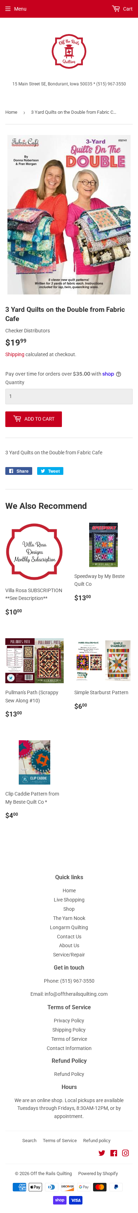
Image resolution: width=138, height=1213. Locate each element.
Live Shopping (69, 900)
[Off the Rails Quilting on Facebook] (113, 1154)
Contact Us (69, 936)
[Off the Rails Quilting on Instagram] (125, 1154)
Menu (20, 9)
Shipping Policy (69, 1030)
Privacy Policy (69, 1020)
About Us (69, 945)
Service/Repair (69, 955)
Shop (69, 909)
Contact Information (69, 1048)
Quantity (14, 382)
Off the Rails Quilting (51, 1173)
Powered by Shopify (98, 1173)
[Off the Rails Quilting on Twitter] (101, 1154)
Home (11, 112)
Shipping (14, 354)
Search (29, 1140)
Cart (127, 9)
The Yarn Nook (69, 918)
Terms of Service (69, 1039)
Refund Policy (69, 1074)
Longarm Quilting (69, 927)
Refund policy (96, 1140)
